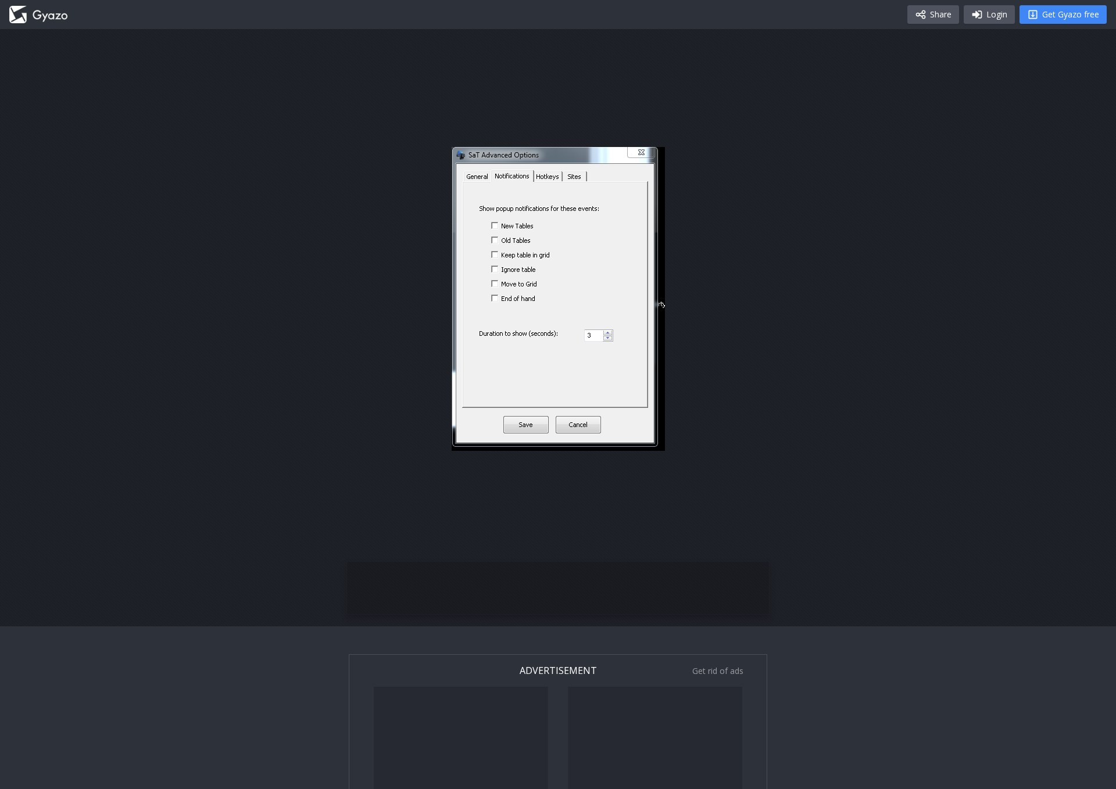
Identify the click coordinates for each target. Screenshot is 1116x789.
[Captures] (38, 14)
